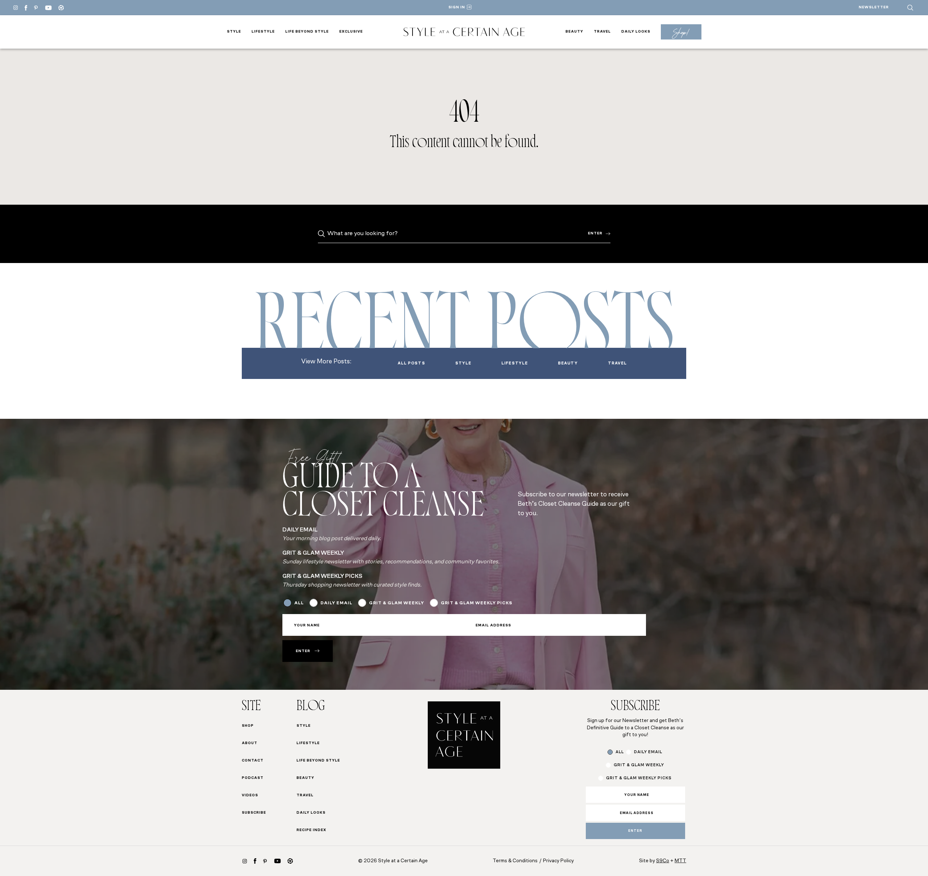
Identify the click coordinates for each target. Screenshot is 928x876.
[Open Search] (910, 7)
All (299, 603)
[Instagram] (15, 8)
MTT (680, 861)
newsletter (874, 7)
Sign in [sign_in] (456, 7)
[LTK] (61, 8)
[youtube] (48, 8)
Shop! (681, 32)
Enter (595, 233)
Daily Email (336, 603)
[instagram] (245, 861)
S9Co (662, 861)
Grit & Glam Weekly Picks (476, 603)
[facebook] (26, 8)
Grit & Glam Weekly (396, 603)
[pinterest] (35, 7)
